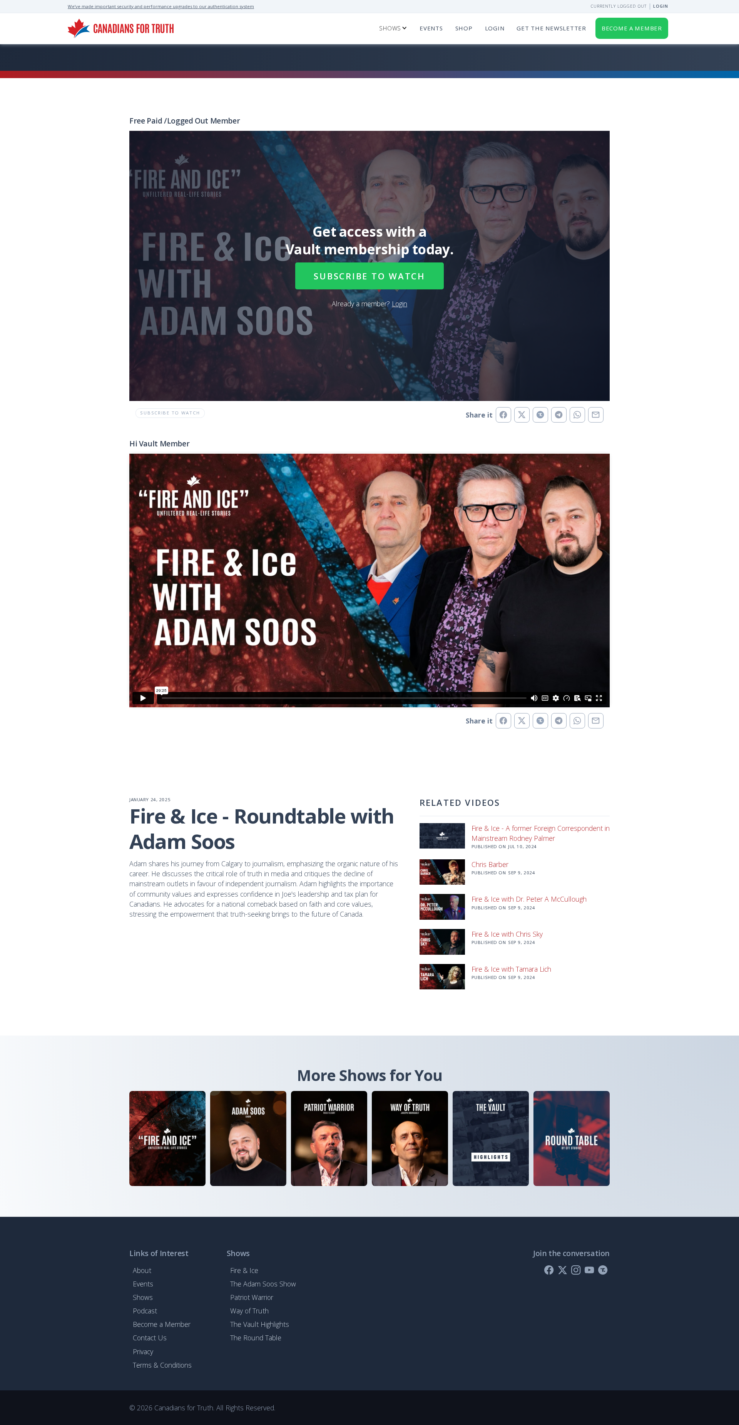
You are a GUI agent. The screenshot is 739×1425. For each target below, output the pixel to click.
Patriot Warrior (251, 1297)
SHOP (464, 28)
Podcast (145, 1310)
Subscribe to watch (369, 276)
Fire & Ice (244, 1270)
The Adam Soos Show (263, 1283)
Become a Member (162, 1324)
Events (431, 28)
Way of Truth (249, 1310)
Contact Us (150, 1337)
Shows (143, 1297)
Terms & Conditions (162, 1365)
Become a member (632, 28)
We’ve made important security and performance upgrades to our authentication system (161, 6)
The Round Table (255, 1337)
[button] (393, 28)
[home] (121, 28)
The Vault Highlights (259, 1324)
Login (660, 6)
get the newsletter (551, 28)
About (142, 1270)
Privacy (143, 1351)
